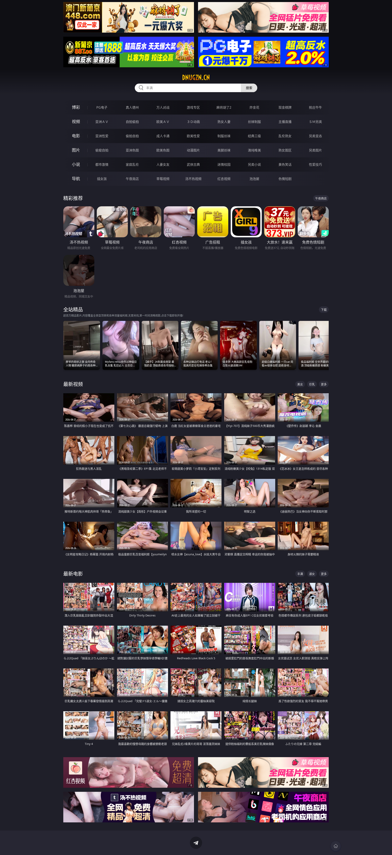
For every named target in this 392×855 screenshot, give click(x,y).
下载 (324, 310)
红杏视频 (224, 179)
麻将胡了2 (223, 107)
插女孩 (102, 179)
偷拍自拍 (132, 136)
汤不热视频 (193, 179)
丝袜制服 (254, 121)
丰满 (300, 574)
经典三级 (254, 136)
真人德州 (132, 107)
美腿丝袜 (224, 150)
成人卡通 (162, 136)
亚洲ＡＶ (101, 121)
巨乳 (312, 384)
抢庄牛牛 (315, 107)
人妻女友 (162, 164)
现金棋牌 (285, 107)
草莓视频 (162, 179)
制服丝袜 (224, 136)
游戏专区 (193, 107)
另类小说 (254, 164)
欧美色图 (162, 150)
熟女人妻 (224, 121)
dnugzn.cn (196, 77)
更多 (324, 384)
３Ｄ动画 (193, 121)
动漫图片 (193, 150)
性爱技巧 (315, 164)
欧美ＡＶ (162, 121)
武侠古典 (193, 164)
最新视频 (73, 384)
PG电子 (101, 107)
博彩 (76, 107)
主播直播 (285, 121)
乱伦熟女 (285, 136)
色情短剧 (285, 179)
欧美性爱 (193, 136)
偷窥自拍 (101, 150)
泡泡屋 (254, 179)
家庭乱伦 (132, 164)
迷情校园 (224, 164)
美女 (300, 384)
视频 (76, 121)
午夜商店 (132, 179)
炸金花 (254, 107)
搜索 (249, 88)
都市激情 (101, 164)
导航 (76, 178)
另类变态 (315, 136)
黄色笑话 (285, 164)
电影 (76, 136)
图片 (76, 150)
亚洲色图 (132, 150)
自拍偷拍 (132, 121)
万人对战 (162, 107)
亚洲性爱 (101, 136)
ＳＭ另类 (315, 121)
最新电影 (73, 573)
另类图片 (315, 150)
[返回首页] (336, 846)
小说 (76, 164)
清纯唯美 (254, 150)
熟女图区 (285, 150)
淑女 (312, 574)
